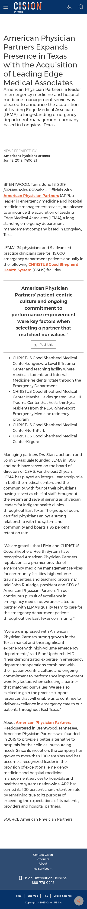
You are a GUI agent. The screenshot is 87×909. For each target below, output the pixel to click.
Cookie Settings (63, 895)
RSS (46, 895)
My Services (41, 868)
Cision (49, 902)
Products (43, 859)
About (43, 863)
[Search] (81, 7)
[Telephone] (69, 7)
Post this (46, 345)
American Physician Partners (31, 195)
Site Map (33, 895)
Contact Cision (43, 854)
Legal (19, 895)
